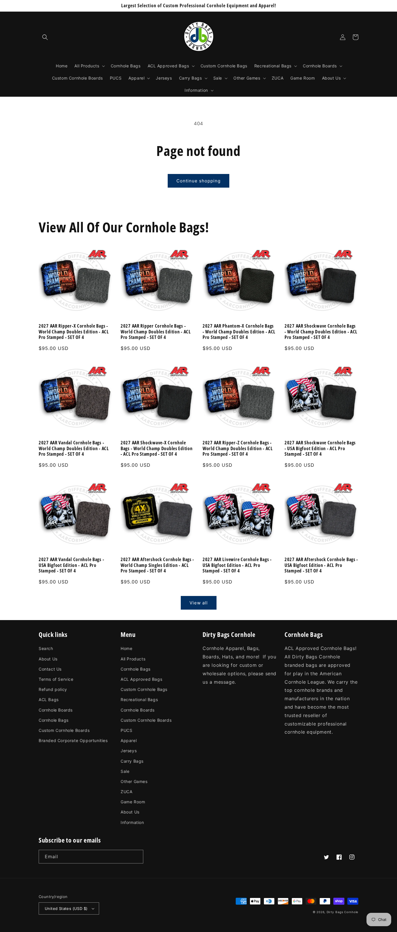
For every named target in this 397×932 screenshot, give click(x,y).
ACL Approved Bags (141, 679)
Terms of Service (56, 679)
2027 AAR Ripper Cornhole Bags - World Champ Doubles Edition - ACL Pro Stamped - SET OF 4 (156, 331)
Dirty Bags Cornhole (342, 912)
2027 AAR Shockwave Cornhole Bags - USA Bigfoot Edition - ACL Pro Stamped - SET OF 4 (320, 448)
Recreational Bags (139, 699)
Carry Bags (132, 761)
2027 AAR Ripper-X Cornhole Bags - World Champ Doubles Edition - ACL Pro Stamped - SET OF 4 (74, 331)
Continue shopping (198, 181)
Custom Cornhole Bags (144, 689)
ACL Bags (49, 699)
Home (126, 648)
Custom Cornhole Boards (64, 730)
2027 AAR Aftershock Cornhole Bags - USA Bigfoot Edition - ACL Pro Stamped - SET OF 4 (321, 565)
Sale (125, 771)
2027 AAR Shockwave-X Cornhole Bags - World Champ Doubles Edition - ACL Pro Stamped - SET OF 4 (156, 448)
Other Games (134, 781)
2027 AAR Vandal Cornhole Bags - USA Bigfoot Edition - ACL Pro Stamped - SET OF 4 (71, 565)
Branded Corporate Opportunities (73, 740)
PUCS (126, 730)
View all (198, 603)
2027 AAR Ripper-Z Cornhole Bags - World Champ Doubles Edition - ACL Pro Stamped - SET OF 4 (238, 448)
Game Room (133, 801)
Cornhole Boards (56, 709)
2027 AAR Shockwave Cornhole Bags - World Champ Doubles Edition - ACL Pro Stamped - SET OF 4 (321, 331)
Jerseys (129, 750)
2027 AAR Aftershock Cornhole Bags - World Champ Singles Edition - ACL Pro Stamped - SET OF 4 (157, 565)
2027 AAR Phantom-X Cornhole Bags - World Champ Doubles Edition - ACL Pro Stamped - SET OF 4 (239, 331)
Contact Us (50, 669)
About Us (48, 658)
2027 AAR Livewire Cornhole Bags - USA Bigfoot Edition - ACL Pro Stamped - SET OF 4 (237, 565)
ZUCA (126, 791)
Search (46, 648)
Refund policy (53, 689)
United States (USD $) (66, 908)
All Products (133, 658)
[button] (45, 37)
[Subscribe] (136, 856)
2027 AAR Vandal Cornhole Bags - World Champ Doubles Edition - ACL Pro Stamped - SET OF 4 (74, 448)
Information (132, 822)
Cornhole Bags (54, 720)
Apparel (129, 740)
